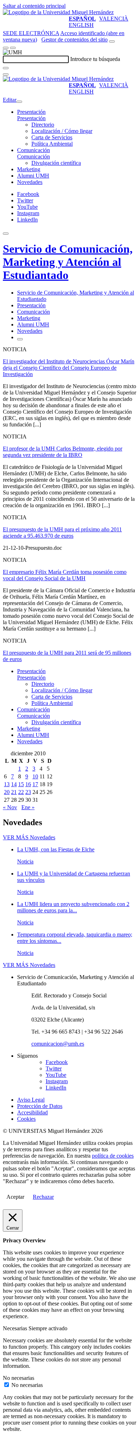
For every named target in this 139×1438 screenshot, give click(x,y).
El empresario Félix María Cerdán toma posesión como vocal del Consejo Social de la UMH (65, 575)
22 (21, 792)
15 (21, 784)
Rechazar (43, 1197)
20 (7, 792)
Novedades (29, 182)
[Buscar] (6, 68)
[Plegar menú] (19, 102)
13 (7, 784)
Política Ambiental (52, 144)
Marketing (28, 169)
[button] (31, 118)
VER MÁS (29, 837)
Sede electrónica (31, 33)
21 (14, 792)
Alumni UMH (33, 176)
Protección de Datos (39, 1106)
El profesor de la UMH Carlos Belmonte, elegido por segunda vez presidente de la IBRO (62, 452)
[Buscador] (112, 41)
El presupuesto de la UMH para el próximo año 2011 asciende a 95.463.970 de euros (62, 532)
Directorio (42, 125)
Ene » (28, 807)
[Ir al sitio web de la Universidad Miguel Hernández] (58, 12)
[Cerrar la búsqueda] (6, 74)
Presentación (31, 112)
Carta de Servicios (51, 137)
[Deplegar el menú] (20, 339)
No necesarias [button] (18, 1378)
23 (28, 792)
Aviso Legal (31, 1100)
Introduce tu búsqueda (95, 59)
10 (35, 776)
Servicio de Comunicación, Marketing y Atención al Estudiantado (68, 261)
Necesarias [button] (16, 1328)
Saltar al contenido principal (34, 6)
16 (28, 784)
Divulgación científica (56, 163)
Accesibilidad (32, 1112)
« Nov (10, 807)
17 (35, 784)
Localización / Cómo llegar (61, 131)
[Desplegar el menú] (13, 48)
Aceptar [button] (15, 1197)
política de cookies (113, 1156)
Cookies (26, 1119)
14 (14, 784)
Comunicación (33, 150)
